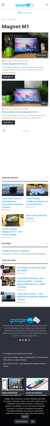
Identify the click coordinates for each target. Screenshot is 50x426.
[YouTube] (26, 340)
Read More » (8, 77)
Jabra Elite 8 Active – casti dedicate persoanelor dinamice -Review (32, 297)
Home (5, 19)
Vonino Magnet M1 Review (14, 64)
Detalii (25, 416)
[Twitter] (23, 340)
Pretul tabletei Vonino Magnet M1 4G (19, 112)
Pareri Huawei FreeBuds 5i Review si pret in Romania (37, 201)
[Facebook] (20, 340)
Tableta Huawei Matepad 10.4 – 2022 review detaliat (12, 232)
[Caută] (47, 5)
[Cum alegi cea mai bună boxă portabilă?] (8, 270)
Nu (33, 421)
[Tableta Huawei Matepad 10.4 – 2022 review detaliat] (13, 220)
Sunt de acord (21, 421)
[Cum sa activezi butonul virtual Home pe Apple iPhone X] (37, 384)
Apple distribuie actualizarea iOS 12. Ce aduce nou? (11, 396)
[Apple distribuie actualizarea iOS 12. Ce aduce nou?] (13, 384)
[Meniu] (3, 5)
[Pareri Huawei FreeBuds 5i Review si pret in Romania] (37, 190)
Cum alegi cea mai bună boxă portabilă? (17, 353)
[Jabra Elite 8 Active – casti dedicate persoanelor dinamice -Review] (13, 190)
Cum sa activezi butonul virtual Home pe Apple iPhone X (36, 396)
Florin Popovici (9, 61)
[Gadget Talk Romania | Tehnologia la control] (25, 4)
